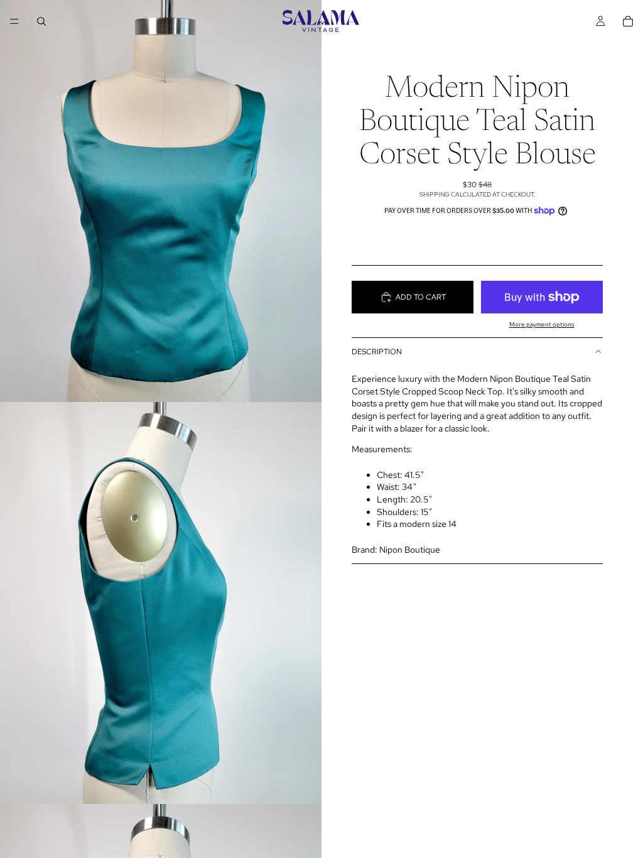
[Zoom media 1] (161, 201)
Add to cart (421, 297)
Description (377, 352)
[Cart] (628, 21)
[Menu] (14, 21)
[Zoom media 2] (161, 603)
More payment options (542, 324)
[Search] (41, 21)
